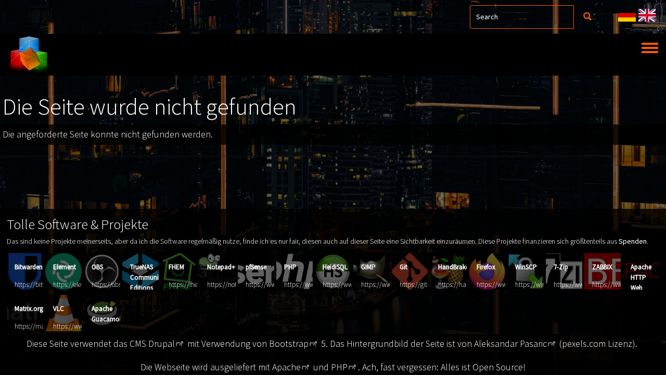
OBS (97, 266)
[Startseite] (28, 55)
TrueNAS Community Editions (147, 277)
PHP (290, 266)
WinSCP (526, 266)
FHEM (176, 266)
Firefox (486, 266)
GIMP (368, 266)
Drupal (161, 343)
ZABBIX (602, 266)
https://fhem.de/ (191, 284)
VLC (58, 308)
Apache (286, 367)
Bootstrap (289, 343)
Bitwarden (29, 266)
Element (64, 266)
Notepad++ (223, 266)
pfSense (256, 266)
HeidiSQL (335, 266)
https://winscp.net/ (541, 284)
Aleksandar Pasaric (510, 343)
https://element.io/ (79, 284)
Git (403, 266)
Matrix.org (29, 308)
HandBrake (453, 266)
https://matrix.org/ (40, 326)
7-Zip (561, 266)
